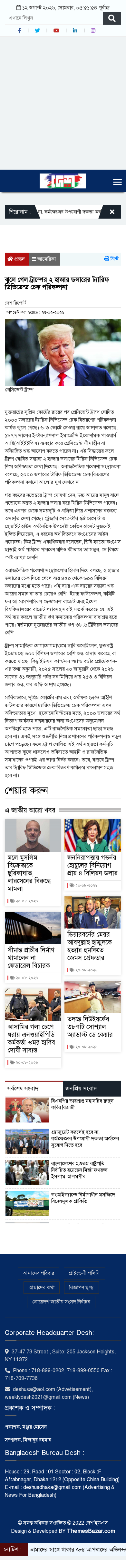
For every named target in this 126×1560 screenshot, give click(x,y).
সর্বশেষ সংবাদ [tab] (22, 1088)
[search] (112, 18)
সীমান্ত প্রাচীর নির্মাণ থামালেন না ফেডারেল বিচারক (31, 958)
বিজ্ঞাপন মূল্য (81, 1287)
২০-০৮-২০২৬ (26, 901)
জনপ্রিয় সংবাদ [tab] (81, 1088)
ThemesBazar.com (91, 1531)
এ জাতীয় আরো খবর (30, 810)
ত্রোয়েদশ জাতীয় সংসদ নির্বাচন (61, 1302)
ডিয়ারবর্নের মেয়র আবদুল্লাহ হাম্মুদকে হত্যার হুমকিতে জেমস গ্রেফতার (89, 946)
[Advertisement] (63, 103)
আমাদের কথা (41, 1287)
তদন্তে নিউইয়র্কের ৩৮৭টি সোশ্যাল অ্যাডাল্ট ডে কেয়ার (90, 1027)
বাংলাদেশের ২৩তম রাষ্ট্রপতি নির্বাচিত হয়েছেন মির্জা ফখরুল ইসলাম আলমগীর (79, 1170)
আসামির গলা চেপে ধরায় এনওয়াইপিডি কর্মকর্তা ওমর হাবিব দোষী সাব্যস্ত (31, 1038)
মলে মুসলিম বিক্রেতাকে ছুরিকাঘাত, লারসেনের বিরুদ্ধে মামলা (29, 873)
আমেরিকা (46, 259)
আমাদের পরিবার (38, 1273)
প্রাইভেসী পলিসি (84, 1273)
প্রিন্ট (114, 259)
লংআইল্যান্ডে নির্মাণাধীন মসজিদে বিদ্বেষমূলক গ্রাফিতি (83, 1198)
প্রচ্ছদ (19, 259)
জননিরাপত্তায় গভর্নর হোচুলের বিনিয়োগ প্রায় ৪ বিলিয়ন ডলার (92, 865)
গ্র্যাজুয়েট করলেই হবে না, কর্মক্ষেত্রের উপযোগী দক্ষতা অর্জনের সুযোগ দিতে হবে (85, 1138)
